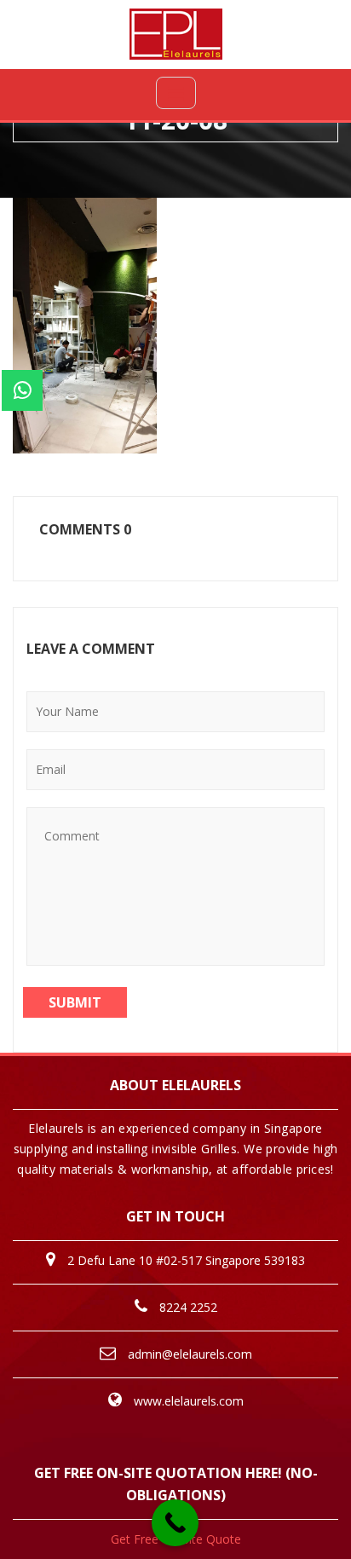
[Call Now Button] (175, 1522)
